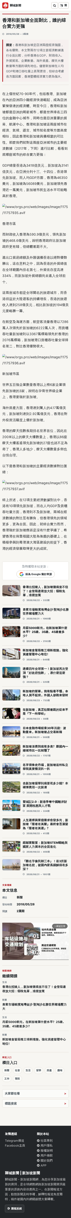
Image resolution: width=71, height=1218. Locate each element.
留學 (38, 1070)
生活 (28, 1070)
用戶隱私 (46, 1145)
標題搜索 (11, 1103)
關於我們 (46, 1160)
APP (43, 1165)
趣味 (59, 1070)
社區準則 (46, 1140)
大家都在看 (12, 1093)
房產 (49, 1070)
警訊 (17, 1078)
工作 (6, 1078)
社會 (17, 1070)
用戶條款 (46, 1155)
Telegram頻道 (14, 1140)
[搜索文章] (54, 5)
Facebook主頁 (15, 1145)
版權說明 (46, 1150)
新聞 (20, 897)
